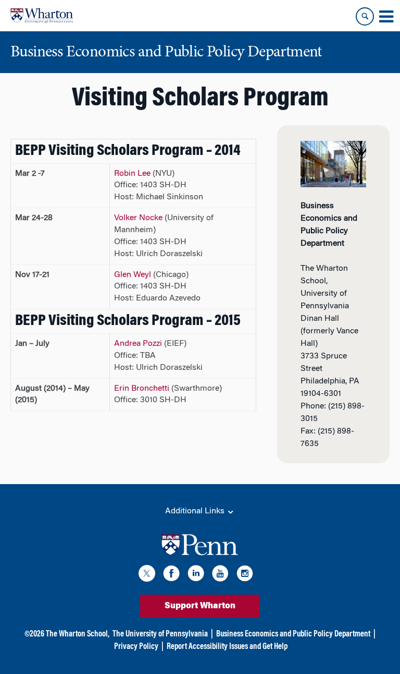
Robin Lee (132, 174)
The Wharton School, (77, 634)
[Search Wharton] (365, 16)
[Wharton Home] (41, 15)
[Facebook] (171, 575)
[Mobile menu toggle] (385, 16)
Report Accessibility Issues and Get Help (227, 647)
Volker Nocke (138, 218)
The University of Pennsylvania (160, 634)
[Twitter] (147, 575)
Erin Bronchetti (141, 388)
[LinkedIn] (196, 575)
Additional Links (196, 511)
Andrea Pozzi (138, 344)
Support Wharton (200, 606)
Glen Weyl (132, 275)
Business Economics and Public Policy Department (293, 634)
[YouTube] (220, 575)
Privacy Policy (136, 647)
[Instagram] (244, 575)
